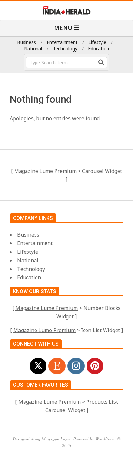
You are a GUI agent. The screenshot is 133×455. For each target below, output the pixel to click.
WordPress (105, 439)
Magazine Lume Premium (45, 170)
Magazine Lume (56, 439)
